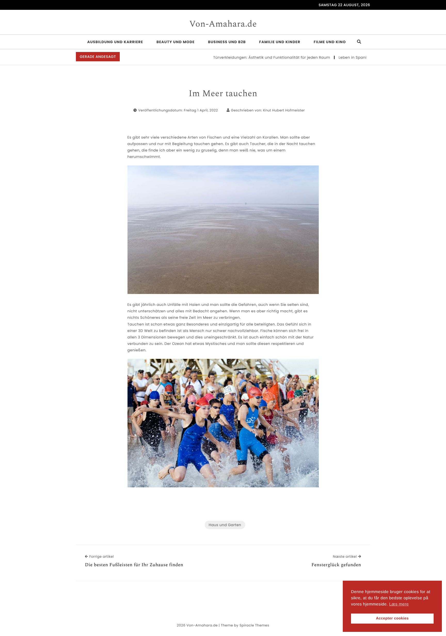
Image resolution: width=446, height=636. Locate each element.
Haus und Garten (225, 524)
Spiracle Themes (254, 625)
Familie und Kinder (279, 41)
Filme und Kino (330, 41)
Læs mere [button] (399, 604)
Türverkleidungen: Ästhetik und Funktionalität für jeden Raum (258, 57)
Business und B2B (227, 41)
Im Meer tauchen (223, 94)
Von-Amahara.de (223, 24)
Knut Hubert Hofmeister (284, 110)
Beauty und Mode (175, 41)
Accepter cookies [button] (392, 618)
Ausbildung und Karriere (115, 41)
